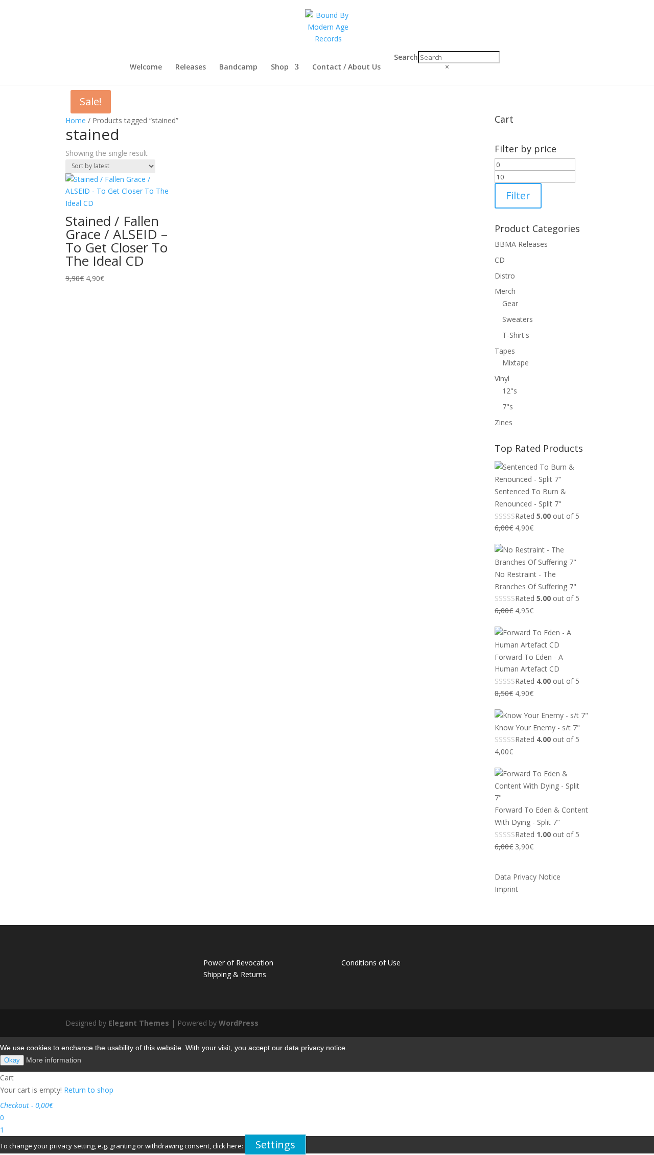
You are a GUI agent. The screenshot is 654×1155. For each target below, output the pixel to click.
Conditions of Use (371, 962)
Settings (275, 1144)
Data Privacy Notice (527, 877)
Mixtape (515, 362)
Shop (280, 67)
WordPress (239, 1023)
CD (500, 260)
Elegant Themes (138, 1023)
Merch (505, 291)
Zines (503, 422)
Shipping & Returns (234, 974)
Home (75, 120)
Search (406, 57)
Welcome (146, 67)
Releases (190, 67)
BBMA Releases (521, 244)
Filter (518, 195)
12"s (509, 391)
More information (53, 1060)
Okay (12, 1060)
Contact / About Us (346, 67)
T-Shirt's (515, 335)
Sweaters (517, 319)
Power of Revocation (238, 962)
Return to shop (88, 1090)
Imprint (506, 889)
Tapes (505, 351)
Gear (510, 303)
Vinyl (502, 378)
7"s (507, 406)
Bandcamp (238, 67)
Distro (505, 276)
